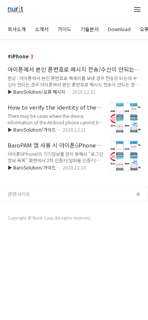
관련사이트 (19, 194)
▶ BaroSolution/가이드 (32, 129)
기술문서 (89, 29)
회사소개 (17, 29)
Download (119, 29)
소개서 (42, 29)
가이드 (64, 29)
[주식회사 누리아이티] (15, 10)
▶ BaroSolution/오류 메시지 (36, 91)
